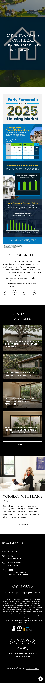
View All (22, 444)
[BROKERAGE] (34, 641)
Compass (13, 601)
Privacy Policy (32, 668)
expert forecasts (15, 267)
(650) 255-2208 (13, 565)
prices (31, 272)
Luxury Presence (23, 656)
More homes (10, 272)
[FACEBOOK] (11, 641)
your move (37, 281)
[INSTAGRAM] (16, 641)
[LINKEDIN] (22, 641)
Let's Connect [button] (22, 524)
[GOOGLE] (28, 641)
